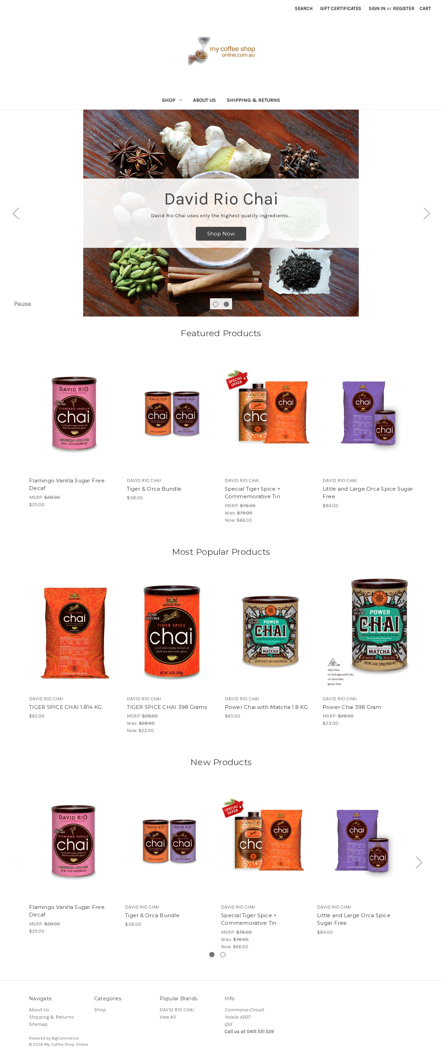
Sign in (377, 8)
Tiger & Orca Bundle (154, 488)
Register (403, 8)
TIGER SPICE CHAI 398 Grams (167, 707)
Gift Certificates (340, 8)
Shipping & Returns (253, 100)
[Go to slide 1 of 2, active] (211, 954)
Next (426, 213)
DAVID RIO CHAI (177, 1010)
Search (304, 8)
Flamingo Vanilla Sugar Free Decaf (67, 484)
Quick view (73, 407)
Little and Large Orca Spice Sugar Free (368, 492)
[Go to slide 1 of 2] (215, 304)
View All (168, 1017)
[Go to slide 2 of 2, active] (226, 304)
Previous (15, 213)
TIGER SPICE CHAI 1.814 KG (65, 707)
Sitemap (38, 1024)
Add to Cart (74, 419)
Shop (168, 100)
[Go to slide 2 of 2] (222, 954)
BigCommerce (65, 1038)
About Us (204, 100)
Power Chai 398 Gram (352, 707)
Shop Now (221, 233)
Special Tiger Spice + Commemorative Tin (252, 492)
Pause (22, 304)
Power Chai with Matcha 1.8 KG (266, 707)
